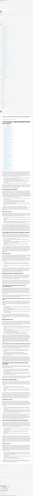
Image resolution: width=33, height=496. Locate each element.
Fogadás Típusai (6, 152)
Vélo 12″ (3, 94)
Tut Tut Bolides (4, 87)
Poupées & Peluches (4, 64)
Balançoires (4, 72)
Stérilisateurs (4, 49)
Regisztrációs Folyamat (7, 128)
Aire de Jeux (3, 78)
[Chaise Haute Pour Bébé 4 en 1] (23, 469)
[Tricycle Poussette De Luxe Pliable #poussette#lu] (10, 469)
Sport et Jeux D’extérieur (5, 77)
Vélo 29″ (3, 101)
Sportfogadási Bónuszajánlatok (8, 169)
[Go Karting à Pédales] (31, 469)
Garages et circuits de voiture (6, 61)
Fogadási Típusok (6, 168)
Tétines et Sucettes (5, 48)
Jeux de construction (5, 52)
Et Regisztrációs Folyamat (7, 144)
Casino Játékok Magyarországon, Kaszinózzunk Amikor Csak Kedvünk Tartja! (8, 136)
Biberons (4, 46)
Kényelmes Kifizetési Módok (7, 149)
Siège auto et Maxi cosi (5, 29)
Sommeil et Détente (4, 37)
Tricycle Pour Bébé (5, 32)
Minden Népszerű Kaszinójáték (7, 127)
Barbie (3, 88)
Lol (2, 80)
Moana (3, 92)
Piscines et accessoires (6, 76)
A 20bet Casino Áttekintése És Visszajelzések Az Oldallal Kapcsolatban (7, 140)
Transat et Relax (5, 38)
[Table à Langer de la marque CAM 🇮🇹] (18, 469)
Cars (2, 85)
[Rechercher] (1, 11)
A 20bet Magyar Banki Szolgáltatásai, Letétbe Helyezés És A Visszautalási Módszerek (8, 134)
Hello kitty (3, 89)
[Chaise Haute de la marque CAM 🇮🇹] (14, 469)
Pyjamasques (3, 84)
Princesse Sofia (4, 91)
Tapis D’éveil (4, 33)
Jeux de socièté (4, 67)
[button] (16, 24)
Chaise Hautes (4, 44)
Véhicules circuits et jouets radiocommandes (7, 60)
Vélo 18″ (3, 97)
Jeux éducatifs (4, 55)
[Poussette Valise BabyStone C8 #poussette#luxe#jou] (2, 469)
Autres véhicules (5, 63)
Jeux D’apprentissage (5, 34)
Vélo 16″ (3, 96)
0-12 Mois (3, 104)
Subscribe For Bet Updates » (7, 143)
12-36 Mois (3, 105)
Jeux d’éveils (4, 53)
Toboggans (4, 71)
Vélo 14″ (3, 95)
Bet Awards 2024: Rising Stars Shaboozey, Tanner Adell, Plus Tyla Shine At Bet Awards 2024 (8, 157)
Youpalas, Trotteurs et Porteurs (6, 31)
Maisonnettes (4, 73)
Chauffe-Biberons (5, 47)
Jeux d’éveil (3, 30)
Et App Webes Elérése (6, 131)
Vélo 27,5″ (3, 100)
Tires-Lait (4, 45)
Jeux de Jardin (4, 70)
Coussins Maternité (5, 41)
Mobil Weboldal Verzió (6, 138)
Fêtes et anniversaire (4, 68)
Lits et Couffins (5, 39)
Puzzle (3, 57)
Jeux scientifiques (5, 56)
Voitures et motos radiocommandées (7, 62)
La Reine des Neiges (4, 81)
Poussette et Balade (4, 26)
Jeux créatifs (4, 54)
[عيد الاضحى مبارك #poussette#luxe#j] (6, 469)
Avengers (3, 86)
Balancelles (4, 40)
